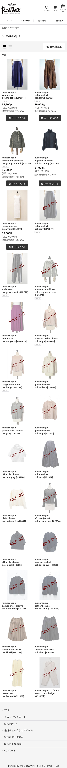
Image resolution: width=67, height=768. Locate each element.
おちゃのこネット (28, 766)
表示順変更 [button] (56, 46)
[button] (46, 8)
